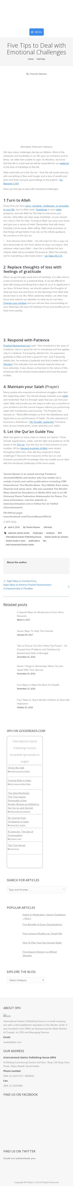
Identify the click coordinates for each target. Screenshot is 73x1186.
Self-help (41, 59)
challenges (38, 533)
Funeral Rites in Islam (19, 780)
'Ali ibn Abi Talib (16, 767)
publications (34, 541)
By (31, 527)
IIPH (60, 533)
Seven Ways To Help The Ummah (35, 631)
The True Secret (16, 845)
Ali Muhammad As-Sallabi (20, 771)
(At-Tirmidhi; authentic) (42, 422)
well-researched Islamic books (20, 545)
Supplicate (41, 209)
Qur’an (21, 444)
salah (58, 209)
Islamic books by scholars (56, 537)
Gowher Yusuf (15, 839)
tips (44, 541)
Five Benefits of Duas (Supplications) (42, 924)
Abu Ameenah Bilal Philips (20, 784)
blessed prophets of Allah (34, 448)
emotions (50, 533)
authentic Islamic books (19, 533)
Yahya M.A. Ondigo (17, 825)
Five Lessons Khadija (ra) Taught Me (42, 933)
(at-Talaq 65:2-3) (53, 255)
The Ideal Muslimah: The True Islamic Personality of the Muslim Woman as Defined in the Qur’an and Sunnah (23, 800)
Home (31, 59)
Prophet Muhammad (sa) (16, 345)
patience (64, 163)
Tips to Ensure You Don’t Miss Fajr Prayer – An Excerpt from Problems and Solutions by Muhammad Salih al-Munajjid (42, 649)
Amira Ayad (14, 849)
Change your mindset (14, 303)
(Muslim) (8, 364)
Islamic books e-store (15, 541)
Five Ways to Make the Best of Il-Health (38, 685)
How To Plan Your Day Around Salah (42, 942)
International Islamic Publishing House (23, 537)
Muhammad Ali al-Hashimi (20, 812)
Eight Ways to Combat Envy (21, 581)
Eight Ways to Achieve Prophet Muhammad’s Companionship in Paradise (27, 586)
